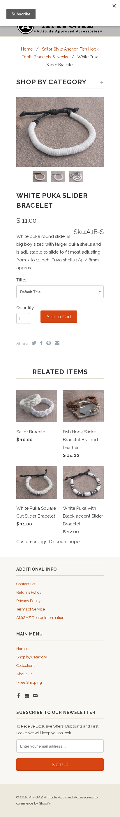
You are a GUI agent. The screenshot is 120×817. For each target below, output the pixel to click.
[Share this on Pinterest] (48, 343)
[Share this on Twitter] (33, 343)
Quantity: (25, 307)
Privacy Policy (28, 601)
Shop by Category (31, 657)
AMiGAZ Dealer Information (40, 617)
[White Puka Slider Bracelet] (60, 132)
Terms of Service (30, 609)
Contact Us (25, 584)
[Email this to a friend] (56, 343)
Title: (21, 280)
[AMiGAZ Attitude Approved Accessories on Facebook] (18, 695)
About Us (24, 674)
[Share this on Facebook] (41, 343)
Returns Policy (28, 592)
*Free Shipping (29, 682)
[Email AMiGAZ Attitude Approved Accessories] (35, 695)
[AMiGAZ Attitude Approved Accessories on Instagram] (27, 696)
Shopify (45, 803)
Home (21, 649)
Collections (25, 665)
